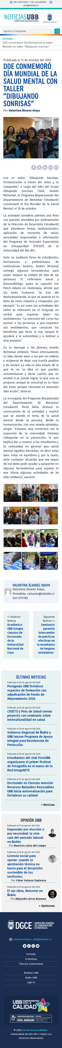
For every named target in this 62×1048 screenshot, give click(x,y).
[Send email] (51, 167)
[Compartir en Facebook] (34, 167)
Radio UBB (31, 977)
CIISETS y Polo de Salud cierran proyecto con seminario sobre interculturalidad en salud (29, 716)
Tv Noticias (31, 959)
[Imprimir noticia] (56, 167)
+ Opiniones (47, 906)
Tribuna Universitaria (31, 963)
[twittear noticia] (39, 167)
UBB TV (31, 982)
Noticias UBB (31, 972)
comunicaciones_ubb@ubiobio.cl (31, 939)
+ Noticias (48, 805)
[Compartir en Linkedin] (45, 167)
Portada (31, 954)
